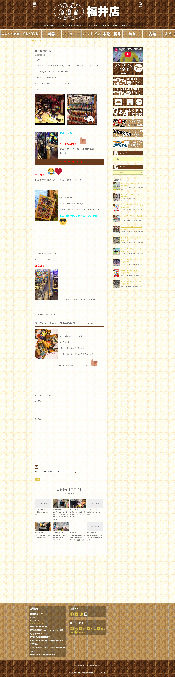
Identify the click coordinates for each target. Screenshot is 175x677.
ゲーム (93, 629)
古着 (76, 629)
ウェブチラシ (93, 25)
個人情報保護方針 (93, 665)
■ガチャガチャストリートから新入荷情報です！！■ (131, 195)
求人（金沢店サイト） (76, 25)
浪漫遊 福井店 (86, 672)
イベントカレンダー (110, 25)
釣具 (38, 479)
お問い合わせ (126, 25)
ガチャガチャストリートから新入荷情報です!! (132, 206)
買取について (48, 25)
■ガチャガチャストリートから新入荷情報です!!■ (131, 184)
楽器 (84, 629)
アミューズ (82, 633)
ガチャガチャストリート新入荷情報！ (132, 217)
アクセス (61, 25)
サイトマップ (79, 665)
